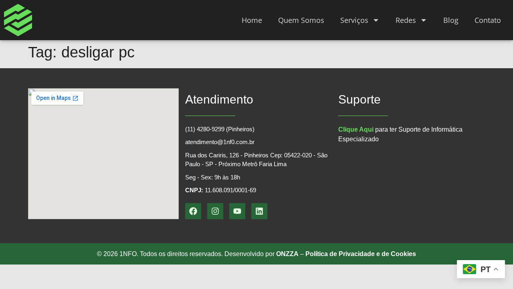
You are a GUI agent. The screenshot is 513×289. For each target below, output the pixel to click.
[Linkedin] (259, 211)
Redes (406, 20)
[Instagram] (215, 211)
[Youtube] (237, 211)
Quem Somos (301, 20)
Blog (450, 20)
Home (252, 20)
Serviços (354, 20)
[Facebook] (193, 211)
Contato (488, 20)
